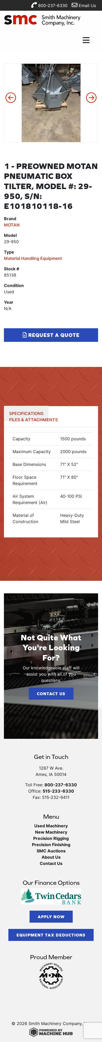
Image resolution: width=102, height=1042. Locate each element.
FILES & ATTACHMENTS (33, 419)
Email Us (86, 5)
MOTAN (12, 224)
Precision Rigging (51, 838)
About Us (51, 857)
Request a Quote (53, 335)
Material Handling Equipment (33, 258)
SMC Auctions (51, 850)
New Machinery (51, 832)
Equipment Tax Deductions (51, 935)
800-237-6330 (52, 5)
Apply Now (51, 916)
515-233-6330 (58, 791)
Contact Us (51, 693)
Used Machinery (51, 825)
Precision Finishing (51, 844)
